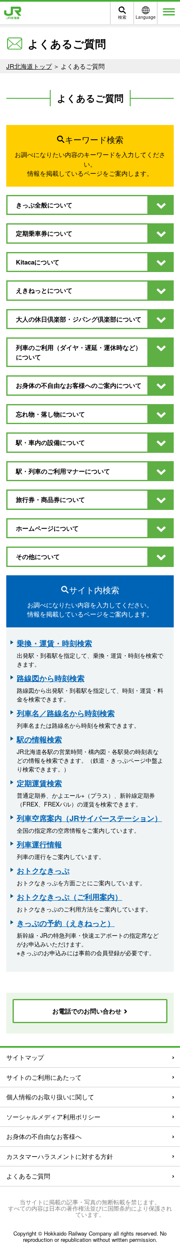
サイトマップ (25, 1057)
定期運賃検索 (39, 783)
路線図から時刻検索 (51, 678)
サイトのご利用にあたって (44, 1077)
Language (146, 17)
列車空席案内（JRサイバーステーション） (89, 818)
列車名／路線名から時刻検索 (66, 713)
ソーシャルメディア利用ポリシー (53, 1116)
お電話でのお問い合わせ (87, 1011)
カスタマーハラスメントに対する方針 (59, 1156)
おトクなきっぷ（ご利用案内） (69, 896)
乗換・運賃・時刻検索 (54, 643)
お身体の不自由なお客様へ (44, 1136)
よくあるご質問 (28, 1175)
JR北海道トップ (29, 66)
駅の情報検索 (39, 739)
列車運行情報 (39, 844)
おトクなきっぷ (43, 870)
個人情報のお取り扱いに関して (50, 1096)
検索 (122, 17)
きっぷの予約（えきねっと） (66, 923)
